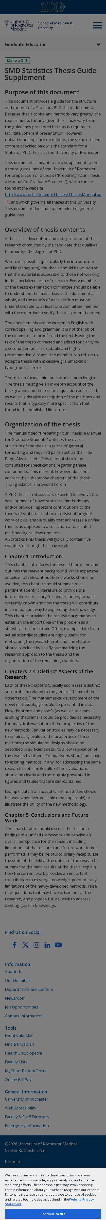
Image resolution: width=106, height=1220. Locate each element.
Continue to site (52, 1214)
